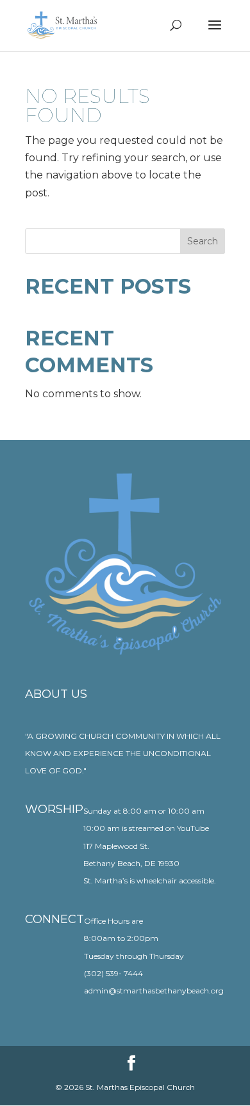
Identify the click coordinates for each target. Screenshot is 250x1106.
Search (202, 241)
